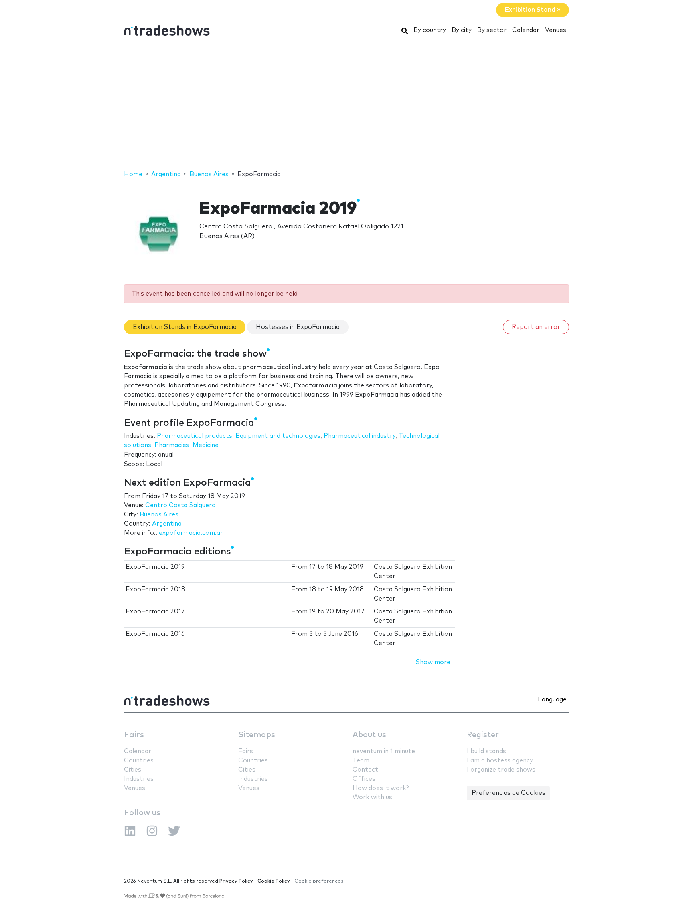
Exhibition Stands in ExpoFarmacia (185, 327)
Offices (364, 779)
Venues (555, 30)
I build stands (486, 751)
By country (429, 30)
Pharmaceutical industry (359, 436)
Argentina (167, 524)
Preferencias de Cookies (508, 793)
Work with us (372, 797)
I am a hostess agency (500, 761)
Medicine (205, 445)
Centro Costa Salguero (180, 505)
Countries (139, 761)
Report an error (536, 327)
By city (462, 30)
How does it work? (381, 788)
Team (361, 761)
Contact (365, 770)
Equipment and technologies (277, 436)
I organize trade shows (501, 770)
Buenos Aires (159, 515)
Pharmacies (171, 445)
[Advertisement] (346, 105)
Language (552, 700)
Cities (132, 770)
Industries (139, 779)
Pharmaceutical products (194, 436)
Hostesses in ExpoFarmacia (298, 327)
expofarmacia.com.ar (191, 533)
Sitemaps (256, 735)
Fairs (134, 735)
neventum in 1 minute (384, 751)
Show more (433, 662)
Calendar (525, 30)
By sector (492, 30)
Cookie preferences (319, 881)
